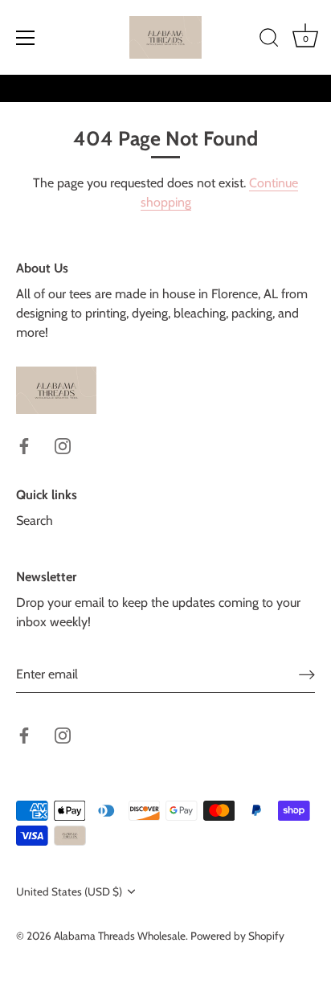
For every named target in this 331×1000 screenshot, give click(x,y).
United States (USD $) (69, 891)
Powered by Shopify (237, 935)
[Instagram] (63, 445)
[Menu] (25, 37)
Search (34, 520)
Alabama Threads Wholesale (120, 935)
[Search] (269, 40)
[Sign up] (307, 674)
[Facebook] (24, 445)
